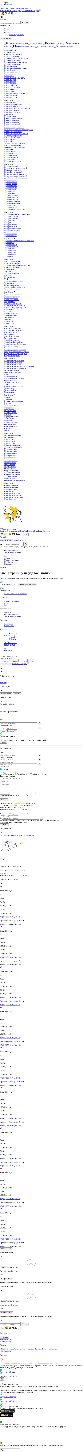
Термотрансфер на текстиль (14, 287)
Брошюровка (9, 437)
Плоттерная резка (10, 413)
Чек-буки (7, 319)
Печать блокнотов (11, 157)
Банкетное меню (10, 338)
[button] (41, 18)
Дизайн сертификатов (12, 203)
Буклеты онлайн (10, 459)
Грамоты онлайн (10, 478)
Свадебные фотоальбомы (13, 342)
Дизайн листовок (10, 182)
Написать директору (16, 35)
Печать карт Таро (10, 97)
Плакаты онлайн (10, 451)
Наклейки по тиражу (12, 112)
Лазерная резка (9, 419)
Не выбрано (26, 805)
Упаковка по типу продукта (14, 143)
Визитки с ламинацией (12, 60)
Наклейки (23, 531)
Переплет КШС (10, 441)
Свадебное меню (10, 332)
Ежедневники (9, 302)
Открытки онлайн (11, 471)
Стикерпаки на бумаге (12, 493)
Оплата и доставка (7, 8)
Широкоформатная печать (14, 378)
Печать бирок (9, 76)
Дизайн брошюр (10, 220)
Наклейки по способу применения (17, 108)
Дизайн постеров (10, 252)
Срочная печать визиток (13, 54)
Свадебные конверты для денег (15, 354)
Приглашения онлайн (12, 472)
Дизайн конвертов (11, 197)
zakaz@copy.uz (19, 11)
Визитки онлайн (10, 52)
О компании (8, 558)
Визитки (3, 531)
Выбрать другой (6, 693)
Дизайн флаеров (10, 205)
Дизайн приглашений (12, 201)
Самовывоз (4, 805)
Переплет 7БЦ (9, 443)
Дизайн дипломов (11, 195)
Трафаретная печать (11, 382)
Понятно (3, 742)
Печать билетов (10, 74)
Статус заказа (9, 626)
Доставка (15, 805)
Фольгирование (10, 411)
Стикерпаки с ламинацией (14, 497)
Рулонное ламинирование (13, 401)
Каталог (3, 1349)
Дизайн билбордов (11, 247)
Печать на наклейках (12, 289)
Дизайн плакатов (10, 250)
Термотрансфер (10, 390)
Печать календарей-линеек (14, 174)
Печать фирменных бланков (14, 93)
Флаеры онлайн (10, 469)
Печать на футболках (12, 296)
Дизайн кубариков (11, 199)
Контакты (46, 531)
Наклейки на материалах (13, 104)
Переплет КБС (9, 439)
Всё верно (17, 693)
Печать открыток (10, 84)
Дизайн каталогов (11, 216)
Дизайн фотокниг (10, 234)
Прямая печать (9, 277)
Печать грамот (9, 91)
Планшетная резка (11, 422)
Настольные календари (12, 170)
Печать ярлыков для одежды (14, 78)
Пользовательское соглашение (15, 594)
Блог (6, 31)
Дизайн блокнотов (11, 218)
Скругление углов (11, 426)
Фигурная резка (10, 424)
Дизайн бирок (9, 192)
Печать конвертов (11, 95)
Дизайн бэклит (9, 249)
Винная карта (9, 311)
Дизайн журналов (11, 224)
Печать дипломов (10, 89)
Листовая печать (13, 531)
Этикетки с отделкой (12, 124)
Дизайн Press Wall (10, 254)
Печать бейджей (10, 80)
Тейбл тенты (9, 317)
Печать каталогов (10, 153)
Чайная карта (9, 309)
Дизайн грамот (9, 193)
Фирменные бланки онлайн (14, 480)
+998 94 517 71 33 (7, 11)
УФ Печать (8, 279)
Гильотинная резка (11, 405)
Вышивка (7, 275)
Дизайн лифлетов (10, 207)
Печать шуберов (10, 139)
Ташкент (3, 683)
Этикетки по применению (14, 128)
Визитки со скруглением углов (15, 62)
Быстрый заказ (6, 664)
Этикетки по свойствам (13, 126)
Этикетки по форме (11, 122)
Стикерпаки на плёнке (12, 495)
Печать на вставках (11, 285)
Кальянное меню (10, 313)
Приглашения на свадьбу (13, 330)
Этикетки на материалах (13, 118)
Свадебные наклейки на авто (15, 344)
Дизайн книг (9, 222)
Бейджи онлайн (10, 467)
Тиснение (8, 271)
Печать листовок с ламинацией (15, 68)
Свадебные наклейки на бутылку (16, 348)
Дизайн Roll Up (10, 256)
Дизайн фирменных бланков (14, 209)
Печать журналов (10, 155)
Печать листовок (10, 66)
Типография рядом (9, 529)
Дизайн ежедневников (12, 228)
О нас (6, 29)
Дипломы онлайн (10, 476)
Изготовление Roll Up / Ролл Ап (16, 134)
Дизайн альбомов (10, 226)
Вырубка (7, 403)
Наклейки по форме (11, 110)
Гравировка (8, 420)
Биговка (7, 430)
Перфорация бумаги (11, 417)
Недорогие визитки (11, 56)
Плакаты (30, 531)
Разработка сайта (6, 658)
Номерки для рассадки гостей (15, 350)
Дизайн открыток (10, 186)
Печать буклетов (10, 70)
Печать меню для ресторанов (15, 308)
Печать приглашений (12, 86)
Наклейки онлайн (11, 457)
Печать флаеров (10, 82)
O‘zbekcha (8, 5)
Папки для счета (10, 323)
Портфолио (38, 531)
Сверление (8, 428)
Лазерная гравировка (12, 273)
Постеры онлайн (10, 449)
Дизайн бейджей (10, 188)
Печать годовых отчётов (13, 159)
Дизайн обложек (10, 236)
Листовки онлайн (10, 453)
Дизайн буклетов (10, 184)
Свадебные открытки (12, 356)
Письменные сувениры (13, 304)
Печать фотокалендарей (13, 172)
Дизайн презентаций (12, 230)
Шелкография (9, 269)
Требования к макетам (22, 8)
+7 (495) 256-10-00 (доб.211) (10, 917)
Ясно (2, 859)
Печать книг (9, 149)
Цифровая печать (10, 376)
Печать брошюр (10, 151)
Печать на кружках (11, 298)
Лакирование (9, 409)
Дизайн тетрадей (10, 232)
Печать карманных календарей (15, 176)
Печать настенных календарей (15, 168)
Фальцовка (8, 399)
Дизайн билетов (10, 190)
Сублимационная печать (13, 281)
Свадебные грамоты (11, 340)
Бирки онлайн (9, 465)
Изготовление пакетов (12, 138)
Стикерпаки (8, 114)
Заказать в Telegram (32, 11)
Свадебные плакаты (11, 336)
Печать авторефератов (12, 161)
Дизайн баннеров (10, 245)
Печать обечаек (10, 141)
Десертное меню (10, 315)
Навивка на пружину (12, 445)
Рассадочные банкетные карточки (16, 352)
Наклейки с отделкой (12, 106)
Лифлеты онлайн (10, 461)
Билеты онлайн (10, 463)
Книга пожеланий (11, 346)
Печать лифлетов (10, 72)
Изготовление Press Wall (13, 132)
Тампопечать (9, 283)
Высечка (7, 415)
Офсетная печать (10, 380)
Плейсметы (8, 321)
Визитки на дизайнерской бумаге (16, 58)
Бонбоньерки (9, 334)
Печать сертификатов (12, 87)
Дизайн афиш (9, 243)
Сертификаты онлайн (12, 474)
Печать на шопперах (11, 300)
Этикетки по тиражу (12, 120)
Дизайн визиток (10, 180)
